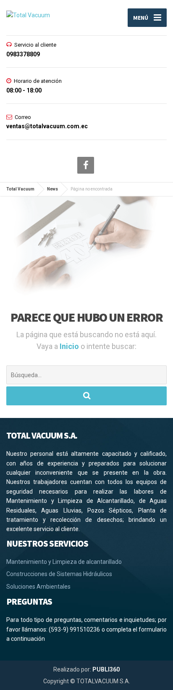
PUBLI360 (106, 669)
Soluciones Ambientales (38, 586)
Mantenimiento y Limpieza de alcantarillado (64, 561)
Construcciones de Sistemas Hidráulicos (59, 574)
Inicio (70, 346)
